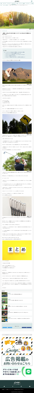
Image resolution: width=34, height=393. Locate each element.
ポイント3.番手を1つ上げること (11, 55)
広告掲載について (4, 389)
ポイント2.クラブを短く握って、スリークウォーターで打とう (16, 54)
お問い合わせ (22, 389)
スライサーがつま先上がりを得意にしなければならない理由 (15, 52)
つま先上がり (4, 324)
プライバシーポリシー (11, 389)
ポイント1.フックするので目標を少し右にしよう (14, 53)
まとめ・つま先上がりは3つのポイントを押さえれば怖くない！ (16, 57)
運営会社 (19, 389)
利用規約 (7, 389)
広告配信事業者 (16, 389)
